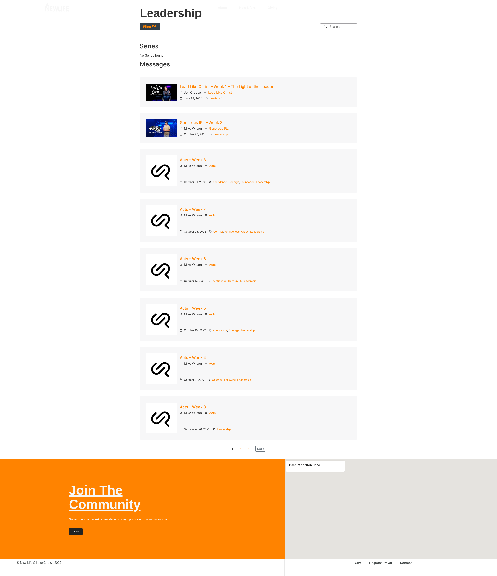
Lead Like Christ (220, 92)
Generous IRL (219, 128)
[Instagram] (421, 7)
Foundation (248, 182)
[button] (449, 7)
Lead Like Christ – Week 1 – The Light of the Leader (227, 86)
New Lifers (247, 8)
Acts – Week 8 (193, 160)
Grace (245, 231)
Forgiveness (232, 231)
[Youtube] (434, 7)
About (222, 8)
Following (230, 379)
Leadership (216, 98)
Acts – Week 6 (193, 258)
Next (260, 448)
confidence (220, 182)
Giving (272, 8)
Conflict (218, 231)
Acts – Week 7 (193, 209)
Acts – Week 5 (193, 308)
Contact (406, 563)
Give (358, 563)
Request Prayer (380, 563)
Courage (234, 182)
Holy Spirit (234, 280)
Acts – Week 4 (193, 357)
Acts (212, 166)
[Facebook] (427, 7)
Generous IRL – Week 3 (201, 122)
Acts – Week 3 (193, 407)
